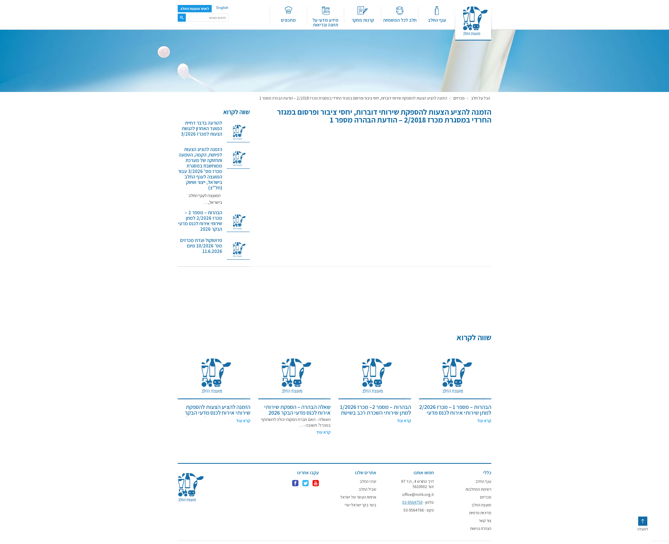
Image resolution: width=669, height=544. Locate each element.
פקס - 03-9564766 (418, 510)
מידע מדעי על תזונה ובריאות (325, 22)
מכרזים (459, 98)
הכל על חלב (480, 98)
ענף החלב (437, 19)
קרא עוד (484, 421)
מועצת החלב (481, 505)
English (222, 7)
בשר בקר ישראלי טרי (360, 505)
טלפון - (418, 502)
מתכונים (288, 19)
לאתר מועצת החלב (194, 8)
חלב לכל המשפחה (400, 19)
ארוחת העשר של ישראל (358, 497)
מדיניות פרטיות (480, 513)
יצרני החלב (368, 481)
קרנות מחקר (362, 19)
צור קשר (485, 520)
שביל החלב (367, 489)
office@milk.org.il (418, 494)
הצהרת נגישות (480, 528)
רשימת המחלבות (478, 489)
